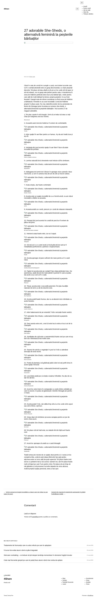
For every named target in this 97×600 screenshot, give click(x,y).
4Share (6, 9)
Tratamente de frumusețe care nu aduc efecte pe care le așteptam (27, 545)
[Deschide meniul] (77, 9)
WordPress (90, 595)
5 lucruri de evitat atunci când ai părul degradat (21, 550)
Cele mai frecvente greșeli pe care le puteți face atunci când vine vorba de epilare (33, 560)
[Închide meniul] (81, 3)
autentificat (35, 517)
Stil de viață (32, 76)
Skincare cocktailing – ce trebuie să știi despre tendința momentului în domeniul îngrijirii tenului (38, 555)
